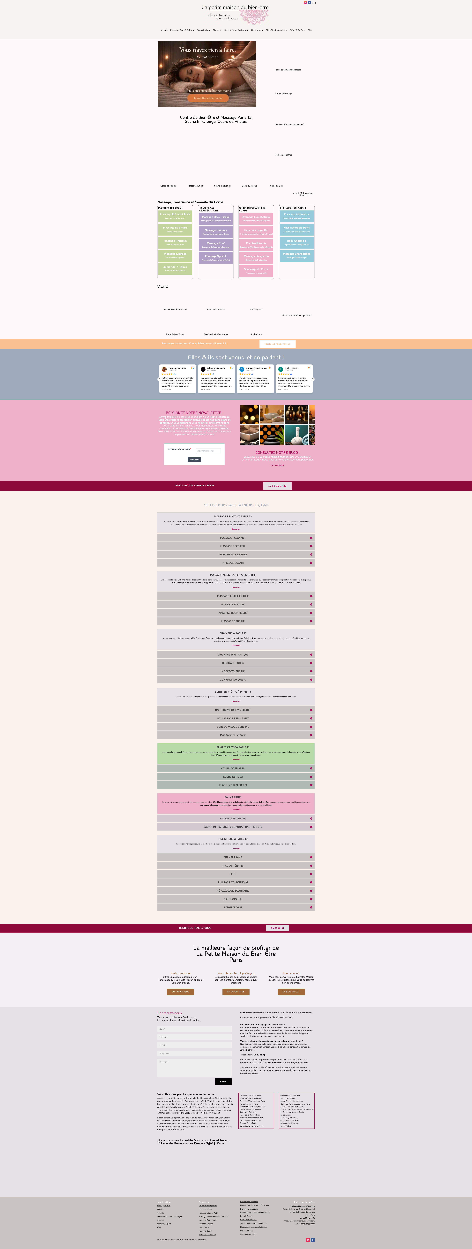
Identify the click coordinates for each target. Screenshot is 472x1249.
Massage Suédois (206, 1224)
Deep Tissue (204, 1227)
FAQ (310, 30)
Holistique (256, 30)
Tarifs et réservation (277, 344)
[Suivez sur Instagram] (305, 2)
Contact (160, 1220)
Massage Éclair (246, 1231)
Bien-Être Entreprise (275, 30)
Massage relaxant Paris (208, 1213)
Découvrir (277, 465)
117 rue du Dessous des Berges (169, 1217)
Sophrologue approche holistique (253, 1223)
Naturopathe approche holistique (253, 1227)
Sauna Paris (202, 30)
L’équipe (160, 1209)
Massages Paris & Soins (181, 30)
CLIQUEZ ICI (277, 928)
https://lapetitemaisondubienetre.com (299, 1221)
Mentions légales (164, 1224)
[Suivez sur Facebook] (309, 2)
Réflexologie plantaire (249, 1202)
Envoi (223, 1081)
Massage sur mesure (207, 1235)
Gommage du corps (248, 1234)
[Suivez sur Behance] (313, 2)
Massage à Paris (163, 1206)
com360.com (202, 1240)
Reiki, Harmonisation (248, 1220)
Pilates (216, 30)
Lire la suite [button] (166, 389)
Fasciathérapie (246, 1216)
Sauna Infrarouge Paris (208, 1206)
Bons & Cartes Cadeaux (235, 30)
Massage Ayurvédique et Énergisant (254, 1205)
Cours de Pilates (205, 1209)
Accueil (164, 30)
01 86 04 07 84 (277, 486)
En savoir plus (180, 992)
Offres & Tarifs (296, 30)
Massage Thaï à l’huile (208, 1220)
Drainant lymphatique (249, 1209)
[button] (313, 379)
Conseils (160, 1213)
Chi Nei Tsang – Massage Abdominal (255, 1213)
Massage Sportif (205, 1231)
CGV (159, 1227)
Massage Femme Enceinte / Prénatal (214, 1217)
